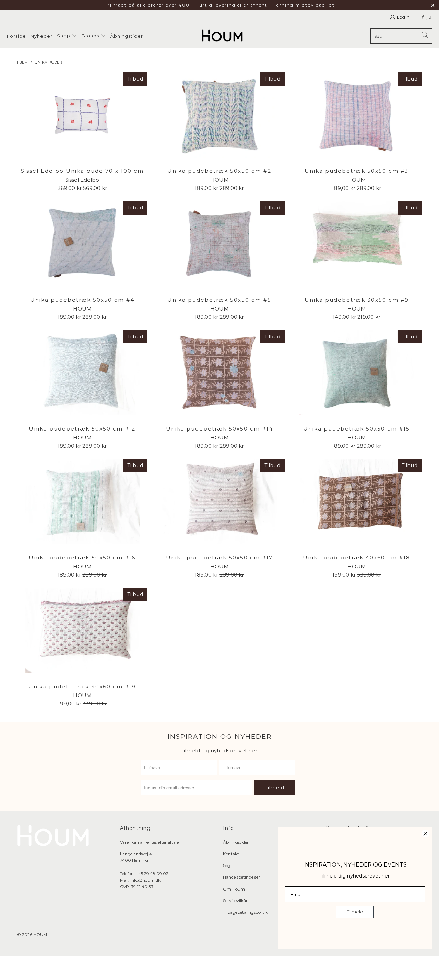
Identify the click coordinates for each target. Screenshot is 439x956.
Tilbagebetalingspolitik (245, 912)
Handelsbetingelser (241, 877)
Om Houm (234, 889)
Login (403, 17)
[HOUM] (222, 36)
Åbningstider (236, 842)
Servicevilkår (235, 900)
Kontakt (231, 853)
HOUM (40, 934)
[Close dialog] (425, 834)
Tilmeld (355, 912)
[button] (67, 36)
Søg (226, 865)
